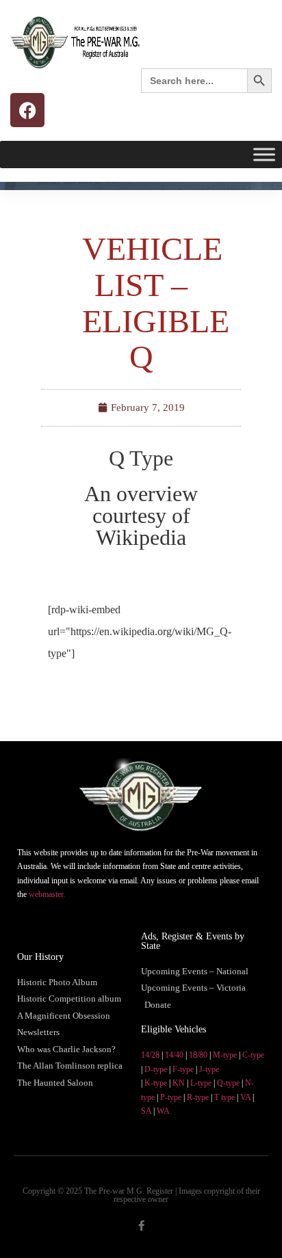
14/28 (150, 1055)
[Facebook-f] (141, 1225)
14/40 (174, 1055)
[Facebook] (27, 110)
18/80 (198, 1055)
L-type (201, 1083)
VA (245, 1097)
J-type (209, 1069)
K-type (155, 1083)
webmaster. (47, 894)
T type (224, 1097)
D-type (155, 1069)
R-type (198, 1097)
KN (178, 1083)
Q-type (228, 1083)
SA (146, 1111)
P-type (170, 1097)
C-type (253, 1055)
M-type (225, 1055)
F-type (183, 1069)
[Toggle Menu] (264, 154)
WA (163, 1111)
